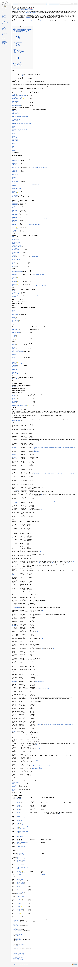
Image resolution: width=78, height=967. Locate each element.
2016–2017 (4, 21)
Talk (31, 8)
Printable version (4, 42)
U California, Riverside (16, 242)
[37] (48, 724)
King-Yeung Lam (46, 167)
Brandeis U (14, 308)
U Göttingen (14, 785)
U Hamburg (14, 786)
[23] (41, 614)
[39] (39, 732)
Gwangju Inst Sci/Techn (21, 854)
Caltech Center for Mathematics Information (20, 116)
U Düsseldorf (14, 564)
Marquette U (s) (15, 201)
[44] (37, 760)
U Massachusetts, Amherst (17, 271)
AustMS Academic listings (21, 933)
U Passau (14, 731)
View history (57, 3)
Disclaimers (26, 964)
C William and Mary (15, 311)
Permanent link (4, 43)
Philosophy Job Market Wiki (18, 959)
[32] (43, 681)
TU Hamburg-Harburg (16, 607)
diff (13, 9)
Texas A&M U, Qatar (20, 892)
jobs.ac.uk (17, 948)
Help (2, 34)
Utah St (13, 290)
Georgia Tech (14, 183)
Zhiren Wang (44, 295)
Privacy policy (14, 964)
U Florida (14, 348)
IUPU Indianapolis (15, 320)
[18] (52, 565)
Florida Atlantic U (15, 178)
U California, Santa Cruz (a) (17, 246)
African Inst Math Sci (20, 853)
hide (24, 26)
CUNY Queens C (15, 174)
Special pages (4, 41)
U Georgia (14, 256)
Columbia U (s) (15, 120)
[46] (39, 767)
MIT (13, 207)
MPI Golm (14, 783)
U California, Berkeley (16, 239)
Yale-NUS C (19, 851)
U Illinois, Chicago (15, 350)
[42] (36, 744)
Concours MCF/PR (19, 939)
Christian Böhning (52, 501)
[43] (39, 748)
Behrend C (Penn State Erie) (17, 110)
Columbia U (14, 173)
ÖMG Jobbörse (19, 934)
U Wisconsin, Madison (16, 373)
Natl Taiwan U (19, 861)
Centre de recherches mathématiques (19, 149)
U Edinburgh (19, 906)
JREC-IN (17, 943)
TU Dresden (14, 537)
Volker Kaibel (58, 473)
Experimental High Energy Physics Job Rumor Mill (22, 954)
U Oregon (14, 278)
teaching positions (15, 13)
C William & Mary (15, 167)
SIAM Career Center (17, 931)
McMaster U (14, 386)
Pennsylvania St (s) (15, 101)
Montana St (14, 136)
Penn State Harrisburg (16, 332)
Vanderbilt (14, 292)
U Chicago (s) (14, 248)
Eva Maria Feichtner (37, 473)
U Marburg (14, 681)
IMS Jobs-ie (18, 940)
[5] (38, 451)
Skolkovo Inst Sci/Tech (21, 846)
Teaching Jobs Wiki (5, 22)
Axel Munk (37, 688)
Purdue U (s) (14, 220)
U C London (19, 874)
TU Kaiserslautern (15, 632)
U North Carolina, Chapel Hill (17, 363)
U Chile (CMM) (19, 815)
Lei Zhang (48, 218)
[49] (59, 813)
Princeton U (14, 217)
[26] (41, 642)
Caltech (13, 164)
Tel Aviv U (18, 886)
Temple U (14, 230)
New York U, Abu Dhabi (21, 863)
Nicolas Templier (38, 224)
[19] (41, 596)
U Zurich (18, 857)
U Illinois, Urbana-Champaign (17, 351)
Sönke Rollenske (45, 501)
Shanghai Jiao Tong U (21, 824)
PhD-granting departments (30, 12)
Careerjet (15, 929)
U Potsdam (14, 734)
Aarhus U (18, 880)
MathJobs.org (15, 920)
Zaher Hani (51, 183)
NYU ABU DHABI (20, 865)
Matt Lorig (43, 874)
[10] (41, 509)
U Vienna (18, 809)
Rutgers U (14, 224)
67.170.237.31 (28, 8)
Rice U (13, 223)
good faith (28, 17)
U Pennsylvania (15, 280)
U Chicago (14, 347)
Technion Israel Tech (20, 885)
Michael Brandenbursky (38, 517)
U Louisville (14, 263)
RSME (17, 945)
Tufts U (13, 231)
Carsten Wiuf (49, 688)
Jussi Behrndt (67, 724)
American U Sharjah (20, 864)
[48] (57, 803)
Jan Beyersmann (35, 765)
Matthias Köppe (64, 473)
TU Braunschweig (15, 490)
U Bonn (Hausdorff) (15, 782)
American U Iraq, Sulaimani (22, 842)
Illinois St (14, 185)
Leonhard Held (43, 688)
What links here (4, 38)
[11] (37, 550)
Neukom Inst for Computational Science (19, 95)
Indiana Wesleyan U (16, 130)
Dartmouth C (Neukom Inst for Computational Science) (22, 123)
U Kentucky (14, 262)
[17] (69, 562)
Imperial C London (20, 872)
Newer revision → (29, 9)
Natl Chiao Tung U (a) (21, 858)
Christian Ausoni (37, 447)
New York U (14, 208)
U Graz (18, 800)
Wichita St (14, 296)
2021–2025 (4, 15)
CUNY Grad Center (15, 314)
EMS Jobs (18, 938)
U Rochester (14, 281)
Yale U (13, 297)
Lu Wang (45, 285)
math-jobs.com (16, 928)
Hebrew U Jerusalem (20, 883)
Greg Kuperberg (34, 20)
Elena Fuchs (31, 218)
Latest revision (22, 9)
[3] (34, 448)
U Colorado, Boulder (16, 249)
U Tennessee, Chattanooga (17, 117)
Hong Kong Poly (20, 840)
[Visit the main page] (5, 5)
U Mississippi (14, 275)
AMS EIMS (15, 921)
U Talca (18, 816)
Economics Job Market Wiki (18, 957)
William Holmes (40, 167)
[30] (48, 665)
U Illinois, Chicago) (15, 260)
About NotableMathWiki (20, 964)
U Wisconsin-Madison (16, 285)
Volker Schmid (42, 765)
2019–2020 (4, 17)
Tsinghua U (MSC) (20, 836)
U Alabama (14, 236)
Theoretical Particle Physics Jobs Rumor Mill (21, 952)
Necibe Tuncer (34, 167)
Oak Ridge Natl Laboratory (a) (17, 97)
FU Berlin (14, 447)
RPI (13, 221)
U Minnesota (14, 274)
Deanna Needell (56, 183)
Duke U (13, 313)
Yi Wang (39, 295)
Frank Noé (36, 451)
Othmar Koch (53, 724)
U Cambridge (19, 902)
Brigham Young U (15, 112)
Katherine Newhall (63, 183)
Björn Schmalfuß (38, 642)
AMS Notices (15, 924)
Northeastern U (15, 211)
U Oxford (18, 913)
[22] (43, 610)
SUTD (18, 850)
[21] (41, 601)
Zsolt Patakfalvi (42, 218)
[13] (73, 561)
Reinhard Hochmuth (57, 447)
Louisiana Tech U (15, 132)
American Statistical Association (19, 923)
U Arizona (14, 344)
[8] (41, 487)
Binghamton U (14, 160)
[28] (53, 648)
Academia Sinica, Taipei (21, 896)
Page (12, 3)
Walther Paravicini (70, 447)
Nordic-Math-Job (21, 944)
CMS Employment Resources (22, 936)
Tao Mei (40, 20)
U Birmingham (19, 871)
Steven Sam (41, 285)
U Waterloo (14, 150)
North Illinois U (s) (15, 213)
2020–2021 (4, 16)
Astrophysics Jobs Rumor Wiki (18, 953)
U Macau (18, 843)
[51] (52, 839)
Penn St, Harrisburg (15, 144)
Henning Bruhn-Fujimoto (36, 768)
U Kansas (14, 353)
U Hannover (14, 787)
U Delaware (14, 255)
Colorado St (14, 170)
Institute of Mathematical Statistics (19, 926)
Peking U (18, 823)
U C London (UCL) (20, 912)
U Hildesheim (14, 625)
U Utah (13, 134)
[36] (41, 724)
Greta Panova (31, 295)
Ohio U (13, 143)
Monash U (19, 798)
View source (51, 3)
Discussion (16, 3)
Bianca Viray (38, 184)
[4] (34, 450)
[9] (41, 494)
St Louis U (14, 227)
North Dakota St (15, 139)
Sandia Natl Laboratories (16, 147)
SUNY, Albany (14, 104)
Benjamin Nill (70, 473)
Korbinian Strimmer (49, 765)
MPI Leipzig (14, 790)
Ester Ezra (40, 183)
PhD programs (4, 30)
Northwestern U (15, 214)
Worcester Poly (15, 378)
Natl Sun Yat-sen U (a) (21, 860)
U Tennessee (14, 284)
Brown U (13, 310)
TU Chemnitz (14, 499)
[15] (46, 562)
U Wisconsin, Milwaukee (16, 105)
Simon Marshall (36, 218)
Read (48, 3)
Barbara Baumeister (44, 447)
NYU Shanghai (19, 820)
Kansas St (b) (15, 196)
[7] (38, 457)
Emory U (14, 175)
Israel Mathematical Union (20, 941)
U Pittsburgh (14, 368)
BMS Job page (19, 935)
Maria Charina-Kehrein (60, 724)
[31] (42, 675)
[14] (39, 562)
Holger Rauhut (37, 724)
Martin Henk (53, 473)
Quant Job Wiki (16, 958)
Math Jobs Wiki (4, 14)
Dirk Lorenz (72, 724)
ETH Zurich (19, 893)
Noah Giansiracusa (35, 256)
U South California (15, 370)
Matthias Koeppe (27, 20)
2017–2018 (4, 20)
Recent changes (4, 33)
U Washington (14, 372)
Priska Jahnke (64, 447)
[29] (43, 661)
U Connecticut (14, 253)
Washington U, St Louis (16, 293)
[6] (40, 455)
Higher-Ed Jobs (16, 925)
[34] (40, 688)
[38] (50, 724)
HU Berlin (14, 454)
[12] (40, 551)
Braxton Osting (69, 183)
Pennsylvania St (15, 99)
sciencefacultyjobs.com (17, 930)
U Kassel (14, 642)
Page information (4, 44)
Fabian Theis (55, 765)
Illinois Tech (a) (15, 189)
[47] (42, 768)
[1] (37, 166)
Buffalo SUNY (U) (15, 113)
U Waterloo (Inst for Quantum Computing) (19, 405)
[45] (39, 765)
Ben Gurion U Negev (20, 882)
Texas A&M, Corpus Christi (17, 122)
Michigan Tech (15, 203)
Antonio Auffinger (35, 183)
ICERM (13, 133)
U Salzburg (19, 802)
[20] (45, 600)
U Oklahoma (14, 365)
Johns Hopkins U (15, 193)
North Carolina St (15, 137)
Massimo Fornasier (38, 681)
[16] (52, 562)
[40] (37, 739)
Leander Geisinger (46, 183)
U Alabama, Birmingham (16, 238)
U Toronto (14, 402)
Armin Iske (45, 724)
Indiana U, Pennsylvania (16, 188)
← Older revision (16, 9)
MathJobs (21, 75)
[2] (74, 447)
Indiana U (14, 126)
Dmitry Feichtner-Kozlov (46, 473)
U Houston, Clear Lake (16, 119)
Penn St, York (14, 146)
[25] (42, 638)
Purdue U (14, 218)
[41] (37, 741)
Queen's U (14, 102)
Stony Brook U (15, 228)
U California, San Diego (16, 245)
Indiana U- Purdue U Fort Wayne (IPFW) (19, 129)
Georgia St (14, 94)
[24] (37, 631)
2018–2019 (4, 18)
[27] (42, 648)
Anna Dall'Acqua (35, 767)
